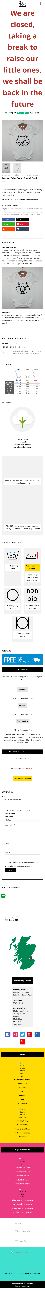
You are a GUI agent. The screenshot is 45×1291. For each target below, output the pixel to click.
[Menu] (3, 3)
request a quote (19, 320)
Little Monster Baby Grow (22, 1200)
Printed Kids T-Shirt (22, 1184)
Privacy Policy (22, 1121)
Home (4, 175)
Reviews (22, 1095)
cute (4, 263)
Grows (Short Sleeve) (32, 175)
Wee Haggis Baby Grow (22, 1204)
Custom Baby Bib (22, 1176)
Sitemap (22, 1137)
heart (34, 261)
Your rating (9, 816)
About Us (22, 1087)
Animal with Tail (18, 209)
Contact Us (22, 1083)
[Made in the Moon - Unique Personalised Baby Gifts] (22, 4)
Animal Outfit (9, 214)
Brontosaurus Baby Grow (22, 1208)
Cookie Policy (22, 1125)
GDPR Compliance (22, 1133)
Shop (9, 175)
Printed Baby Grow (11, 918)
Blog (22, 1099)
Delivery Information (22, 1079)
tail (7, 192)
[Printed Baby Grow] (11, 902)
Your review (10, 825)
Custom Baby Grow (22, 1168)
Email (7, 853)
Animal (11, 209)
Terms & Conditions (22, 1129)
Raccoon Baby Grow (33, 214)
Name (7, 843)
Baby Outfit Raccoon (20, 214)
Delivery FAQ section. (22, 778)
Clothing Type (18, 175)
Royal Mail (30, 768)
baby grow (18, 263)
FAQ (22, 1091)
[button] (8, 219)
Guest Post (22, 1103)
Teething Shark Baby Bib (22, 1212)
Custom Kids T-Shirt (22, 1172)
